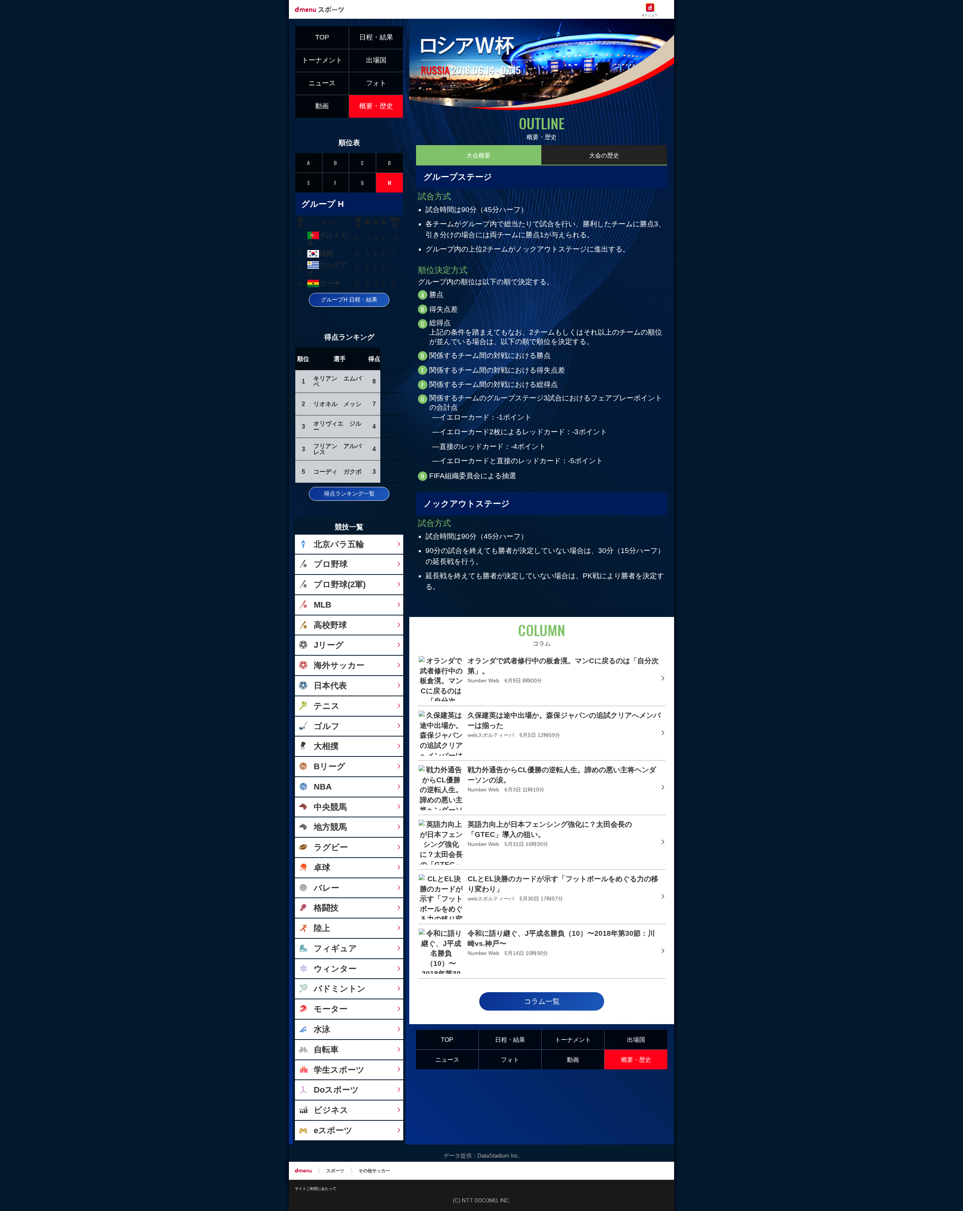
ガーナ (329, 283)
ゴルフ (327, 726)
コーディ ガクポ (337, 471)
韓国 (326, 254)
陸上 (322, 928)
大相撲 (326, 746)
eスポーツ (333, 1130)
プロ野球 (331, 564)
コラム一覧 (542, 1001)
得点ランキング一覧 (349, 493)
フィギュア (335, 948)
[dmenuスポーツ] (322, 9)
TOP (447, 1039)
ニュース (447, 1059)
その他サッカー (374, 1170)
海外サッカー (339, 665)
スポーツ (335, 1170)
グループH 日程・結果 (349, 299)
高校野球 (330, 625)
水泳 (322, 1029)
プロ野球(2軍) (340, 584)
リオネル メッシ (337, 403)
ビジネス (331, 1110)
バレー (326, 888)
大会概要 (478, 154)
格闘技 (326, 907)
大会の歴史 (604, 154)
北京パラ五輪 (339, 544)
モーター (331, 1009)
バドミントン (340, 988)
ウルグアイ (327, 268)
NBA (323, 786)
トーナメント (573, 1039)
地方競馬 (330, 827)
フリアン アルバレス (337, 449)
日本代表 (330, 685)
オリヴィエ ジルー (337, 426)
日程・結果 (510, 1039)
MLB (322, 604)
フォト (510, 1059)
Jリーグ (329, 645)
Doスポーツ (336, 1089)
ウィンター (335, 968)
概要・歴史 (636, 1059)
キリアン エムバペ (337, 381)
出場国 (636, 1039)
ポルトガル (327, 239)
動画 (573, 1059)
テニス (327, 706)
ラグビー (331, 847)
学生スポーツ (339, 1070)
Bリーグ (329, 766)
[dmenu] (303, 1171)
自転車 (326, 1049)
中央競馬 (330, 807)
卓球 (322, 867)
